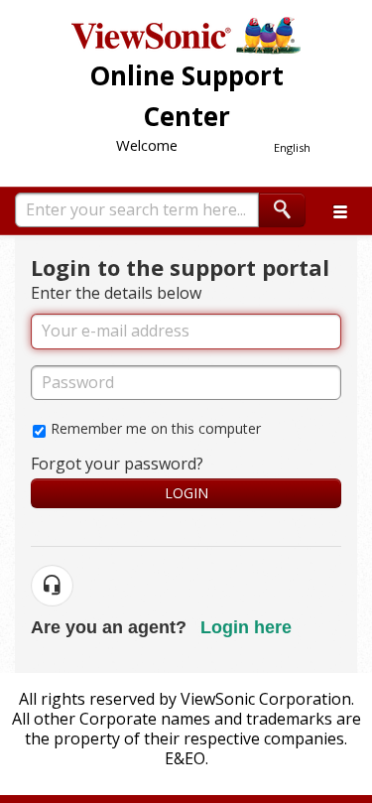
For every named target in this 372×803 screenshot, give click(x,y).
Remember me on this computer (156, 428)
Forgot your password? (117, 463)
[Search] (282, 210)
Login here (246, 627)
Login (186, 492)
